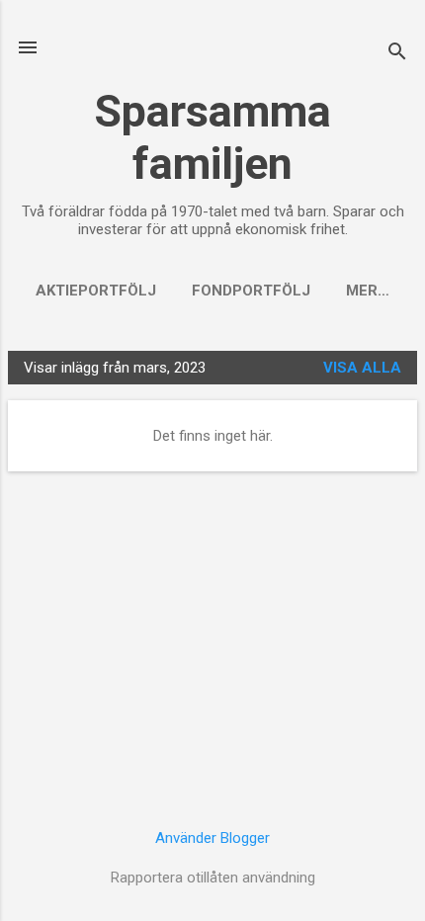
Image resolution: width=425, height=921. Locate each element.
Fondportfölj (251, 290)
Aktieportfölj (96, 290)
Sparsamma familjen (212, 137)
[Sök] (397, 54)
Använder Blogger (212, 838)
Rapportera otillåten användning (213, 877)
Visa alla (362, 368)
